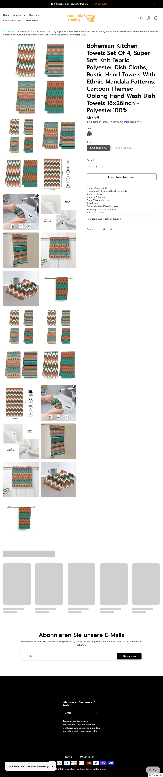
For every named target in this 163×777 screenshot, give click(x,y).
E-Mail (30, 656)
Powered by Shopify (97, 769)
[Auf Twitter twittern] (103, 229)
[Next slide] (154, 4)
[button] (122, 177)
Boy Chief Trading (74, 769)
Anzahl (90, 160)
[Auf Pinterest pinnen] (110, 229)
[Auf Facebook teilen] (96, 229)
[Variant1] (89, 134)
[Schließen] (52, 766)
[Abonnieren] (96, 713)
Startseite (8, 31)
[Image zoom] (39, 78)
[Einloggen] (148, 18)
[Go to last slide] (6, 4)
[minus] (90, 166)
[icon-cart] (155, 18)
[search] (141, 18)
